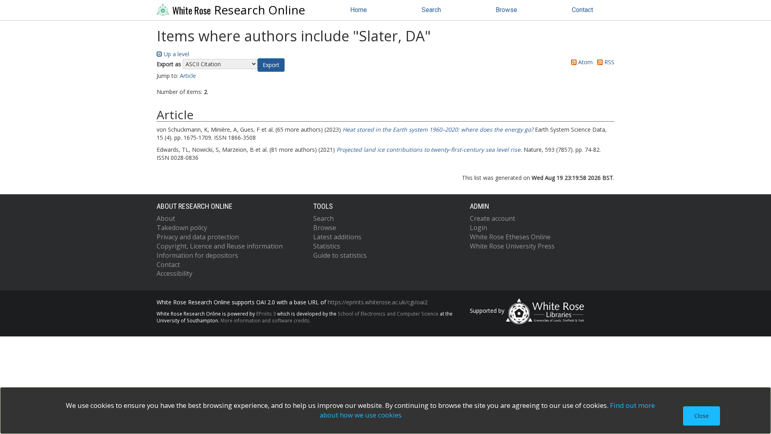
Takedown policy (182, 227)
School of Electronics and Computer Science (388, 313)
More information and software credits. (265, 320)
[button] (271, 65)
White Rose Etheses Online (510, 236)
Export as (169, 64)
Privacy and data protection (198, 236)
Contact (582, 10)
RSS (608, 62)
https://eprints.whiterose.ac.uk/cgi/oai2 (378, 302)
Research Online (238, 10)
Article (188, 75)
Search (431, 10)
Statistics (326, 246)
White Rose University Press (512, 246)
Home (358, 10)
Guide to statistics (340, 255)
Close (701, 416)
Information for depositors (197, 255)
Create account (492, 218)
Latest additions (337, 236)
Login (478, 227)
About (166, 218)
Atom (585, 62)
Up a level (175, 54)
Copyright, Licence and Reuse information (220, 246)
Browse (506, 10)
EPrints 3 (266, 313)
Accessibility (174, 273)
